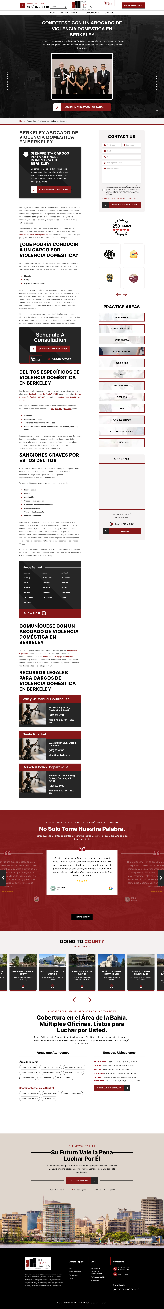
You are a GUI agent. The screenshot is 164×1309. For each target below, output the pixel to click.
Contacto (109, 13)
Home (22, 121)
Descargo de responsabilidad (96, 1273)
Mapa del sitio (95, 1268)
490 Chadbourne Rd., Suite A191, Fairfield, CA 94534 (115, 1077)
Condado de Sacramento (30, 1093)
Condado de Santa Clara (51, 1072)
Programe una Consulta (109, 1088)
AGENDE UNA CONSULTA (133, 5)
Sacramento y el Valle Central (36, 1088)
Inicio (52, 13)
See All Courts (82, 947)
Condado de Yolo (49, 1098)
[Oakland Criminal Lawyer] (82, 5)
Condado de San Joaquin (72, 1093)
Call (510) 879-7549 (79, 1181)
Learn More (124, 531)
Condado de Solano (51, 1093)
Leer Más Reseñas (82, 917)
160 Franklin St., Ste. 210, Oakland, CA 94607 (115, 1062)
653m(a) (67, 409)
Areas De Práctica (70, 13)
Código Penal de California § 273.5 (43, 394)
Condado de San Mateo (29, 1072)
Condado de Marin (28, 1078)
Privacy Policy (108, 198)
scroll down (7, 80)
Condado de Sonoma (64, 1078)
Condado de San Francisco (74, 1067)
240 (52, 409)
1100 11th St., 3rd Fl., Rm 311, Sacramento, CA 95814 (117, 1081)
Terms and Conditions (126, 198)
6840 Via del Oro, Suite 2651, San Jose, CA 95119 (114, 1069)
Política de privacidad (98, 1277)
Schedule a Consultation (124, 205)
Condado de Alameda (29, 1067)
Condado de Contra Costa (51, 1067)
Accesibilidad (95, 1280)
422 (56, 409)
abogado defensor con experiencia (33, 235)
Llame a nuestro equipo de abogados (58, 657)
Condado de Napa (46, 1078)
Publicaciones (92, 13)
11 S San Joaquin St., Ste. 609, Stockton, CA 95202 (115, 1073)
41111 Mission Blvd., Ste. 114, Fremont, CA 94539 (114, 1066)
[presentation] (118, 294)
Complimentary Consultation (84, 107)
